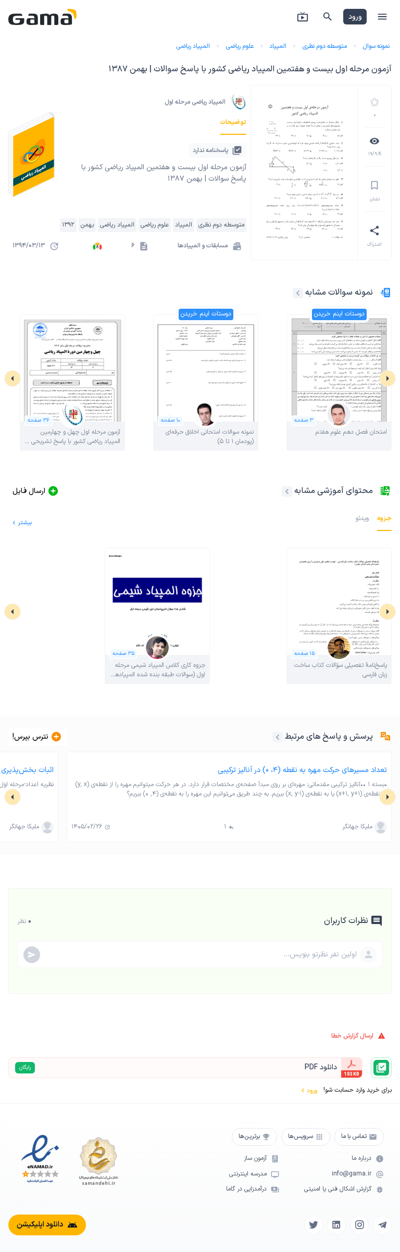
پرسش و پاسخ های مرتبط (329, 736)
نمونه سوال (376, 46)
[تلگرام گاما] (382, 1225)
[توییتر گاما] (313, 1225)
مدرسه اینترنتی (248, 1174)
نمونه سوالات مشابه (339, 292)
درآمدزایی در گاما (246, 1189)
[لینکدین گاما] (336, 1225)
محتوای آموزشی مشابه (333, 491)
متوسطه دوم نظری (324, 46)
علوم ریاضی (240, 46)
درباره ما (361, 1158)
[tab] (233, 122)
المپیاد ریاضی (193, 46)
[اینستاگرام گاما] (359, 1225)
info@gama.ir (351, 1174)
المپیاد (277, 46)
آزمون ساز (255, 1158)
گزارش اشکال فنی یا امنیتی (337, 1189)
